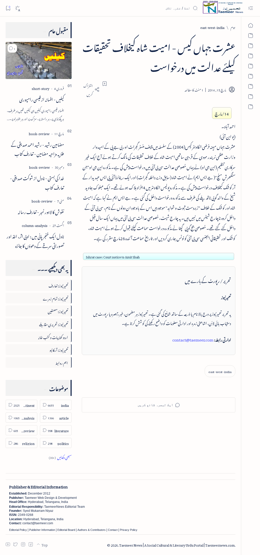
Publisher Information (42, 529)
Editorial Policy (18, 529)
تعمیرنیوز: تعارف (58, 285)
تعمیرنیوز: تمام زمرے (55, 298)
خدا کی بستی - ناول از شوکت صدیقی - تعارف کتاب (37, 182)
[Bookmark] (8, 8)
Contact (113, 529)
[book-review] (39, 133)
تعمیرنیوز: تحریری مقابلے (53, 323)
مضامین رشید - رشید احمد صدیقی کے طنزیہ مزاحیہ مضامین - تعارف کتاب (37, 148)
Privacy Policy (128, 529)
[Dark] (17, 8)
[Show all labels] (60, 457)
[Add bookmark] (104, 83)
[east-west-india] (220, 371)
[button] (12, 48)
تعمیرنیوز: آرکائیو (59, 349)
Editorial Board (66, 529)
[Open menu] (250, 8)
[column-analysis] (34, 225)
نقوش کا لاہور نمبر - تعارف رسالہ (41, 211)
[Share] (91, 89)
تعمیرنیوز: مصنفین (58, 310)
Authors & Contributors (91, 529)
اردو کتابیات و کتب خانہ (53, 336)
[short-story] (40, 88)
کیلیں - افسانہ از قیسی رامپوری (41, 98)
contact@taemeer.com (193, 339)
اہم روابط (61, 362)
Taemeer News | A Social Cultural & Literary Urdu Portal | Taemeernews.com (177, 544)
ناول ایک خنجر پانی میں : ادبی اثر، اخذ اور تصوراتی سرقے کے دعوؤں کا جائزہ (35, 240)
